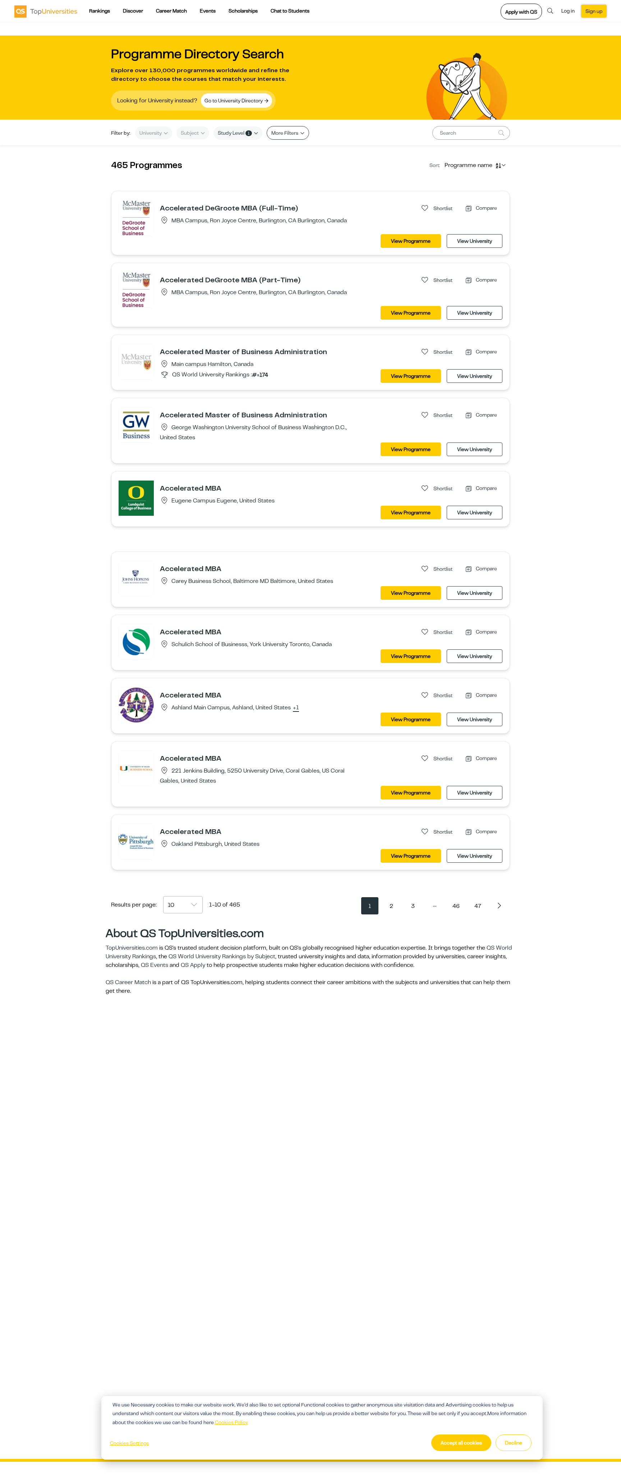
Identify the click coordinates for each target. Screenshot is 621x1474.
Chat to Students (290, 11)
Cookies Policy (231, 1422)
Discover (133, 11)
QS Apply (193, 965)
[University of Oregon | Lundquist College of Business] (136, 497)
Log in (568, 11)
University (151, 133)
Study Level (234, 133)
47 (477, 906)
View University (474, 241)
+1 (296, 708)
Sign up (593, 11)
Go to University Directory (234, 100)
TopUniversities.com (132, 947)
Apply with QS (521, 12)
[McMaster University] (136, 361)
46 (456, 906)
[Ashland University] (136, 704)
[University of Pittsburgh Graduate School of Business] (136, 841)
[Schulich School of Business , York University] (136, 641)
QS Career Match (128, 982)
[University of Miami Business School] (136, 767)
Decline (513, 1443)
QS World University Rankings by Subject (222, 956)
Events (208, 11)
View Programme (411, 241)
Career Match (171, 11)
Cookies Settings (129, 1443)
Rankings (99, 11)
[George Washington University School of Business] (136, 424)
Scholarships (243, 11)
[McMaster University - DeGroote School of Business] (136, 217)
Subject (190, 133)
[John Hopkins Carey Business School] (136, 578)
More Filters (285, 133)
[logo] (45, 11)
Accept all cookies (461, 1443)
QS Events (154, 965)
